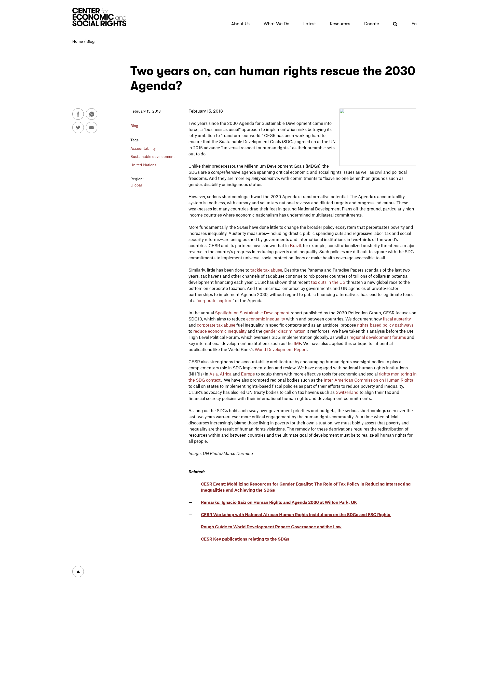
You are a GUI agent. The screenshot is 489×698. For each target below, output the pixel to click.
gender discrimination (284, 330)
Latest (309, 23)
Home (77, 41)
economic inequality (265, 318)
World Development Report (281, 349)
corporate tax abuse (216, 324)
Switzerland (347, 392)
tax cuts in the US (328, 282)
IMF (297, 343)
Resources (340, 23)
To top (78, 571)
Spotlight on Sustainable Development (252, 312)
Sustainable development (152, 156)
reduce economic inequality (220, 330)
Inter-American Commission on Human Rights (368, 379)
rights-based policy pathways (385, 324)
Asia (213, 373)
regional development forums (377, 337)
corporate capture (215, 300)
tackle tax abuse (266, 269)
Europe (248, 373)
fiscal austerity (397, 318)
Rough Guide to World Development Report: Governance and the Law (271, 526)
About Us (240, 23)
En (414, 23)
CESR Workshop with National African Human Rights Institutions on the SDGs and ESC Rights (296, 514)
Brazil (295, 245)
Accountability (143, 148)
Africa (226, 373)
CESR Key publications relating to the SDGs (245, 538)
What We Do (276, 23)
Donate (371, 23)
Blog (90, 41)
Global (136, 185)
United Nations (143, 165)
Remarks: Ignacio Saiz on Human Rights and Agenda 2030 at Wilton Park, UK (279, 502)
